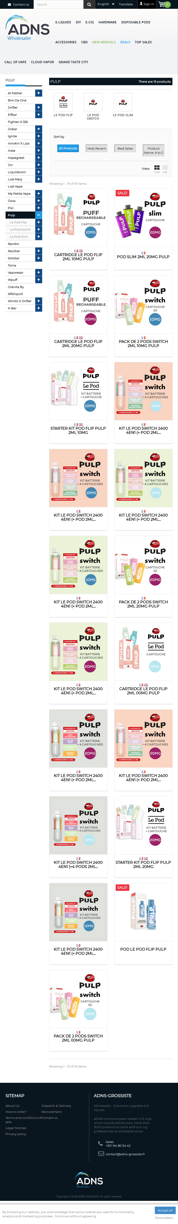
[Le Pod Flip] (63, 102)
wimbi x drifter (20, 301)
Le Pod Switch (93, 117)
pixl (10, 208)
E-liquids (63, 22)
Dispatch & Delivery (56, 1106)
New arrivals (104, 42)
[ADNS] (28, 27)
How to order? (16, 1112)
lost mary (15, 179)
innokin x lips (18, 143)
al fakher (15, 93)
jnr (10, 165)
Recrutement (51, 1112)
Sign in (148, 4)
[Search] (89, 4)
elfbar (12, 114)
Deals (125, 42)
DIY (78, 22)
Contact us (20, 4)
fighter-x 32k (18, 122)
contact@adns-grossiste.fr (125, 1154)
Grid (156, 172)
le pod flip (18, 222)
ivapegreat (16, 158)
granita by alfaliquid (16, 290)
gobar (12, 129)
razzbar (14, 251)
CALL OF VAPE (15, 62)
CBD (84, 42)
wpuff (12, 280)
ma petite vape (19, 193)
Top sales (143, 42)
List (165, 172)
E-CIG (90, 22)
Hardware (108, 22)
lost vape (15, 186)
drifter (13, 107)
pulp (11, 215)
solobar (13, 258)
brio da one (17, 100)
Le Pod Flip (63, 115)
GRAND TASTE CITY (73, 62)
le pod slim (19, 236)
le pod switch (20, 229)
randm (13, 244)
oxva (12, 201)
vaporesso (15, 272)
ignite (12, 136)
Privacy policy (16, 1134)
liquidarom (17, 172)
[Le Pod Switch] (93, 102)
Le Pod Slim (123, 115)
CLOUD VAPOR (42, 62)
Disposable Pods (135, 22)
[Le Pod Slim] (123, 102)
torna (12, 265)
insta (11, 150)
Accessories (65, 42)
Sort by (59, 136)
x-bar (12, 308)
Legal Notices (16, 1128)
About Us (12, 1106)
